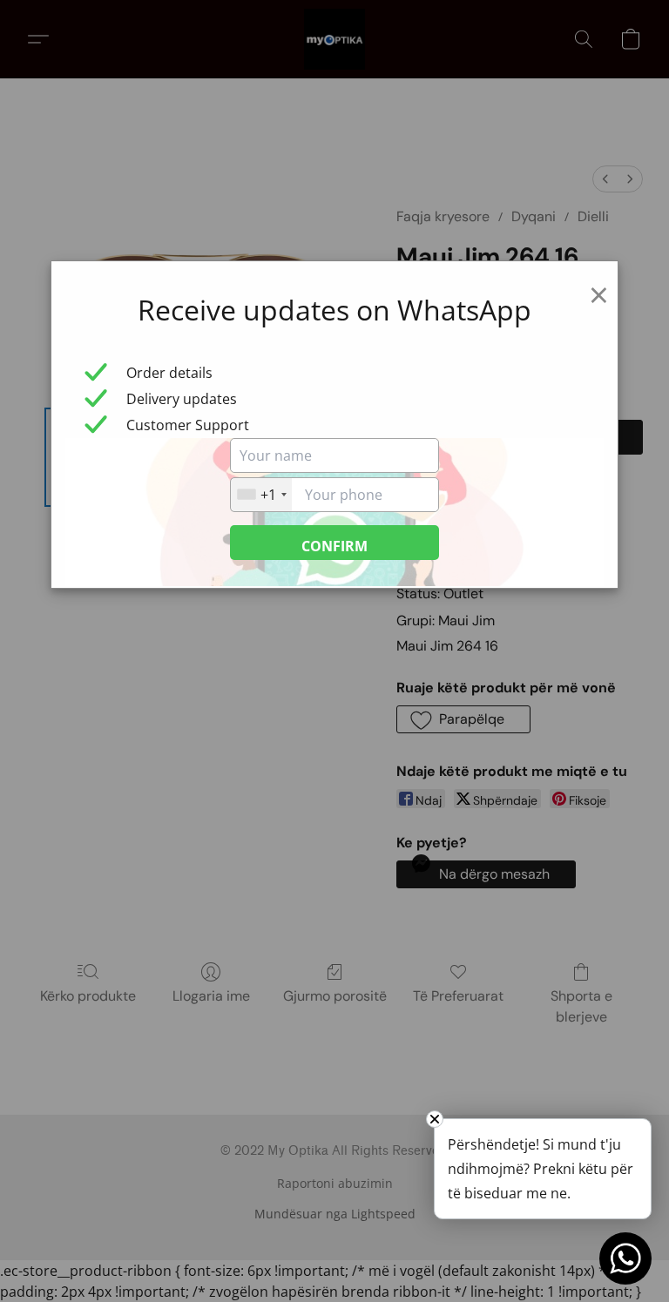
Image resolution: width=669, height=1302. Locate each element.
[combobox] (261, 494)
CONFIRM (334, 546)
